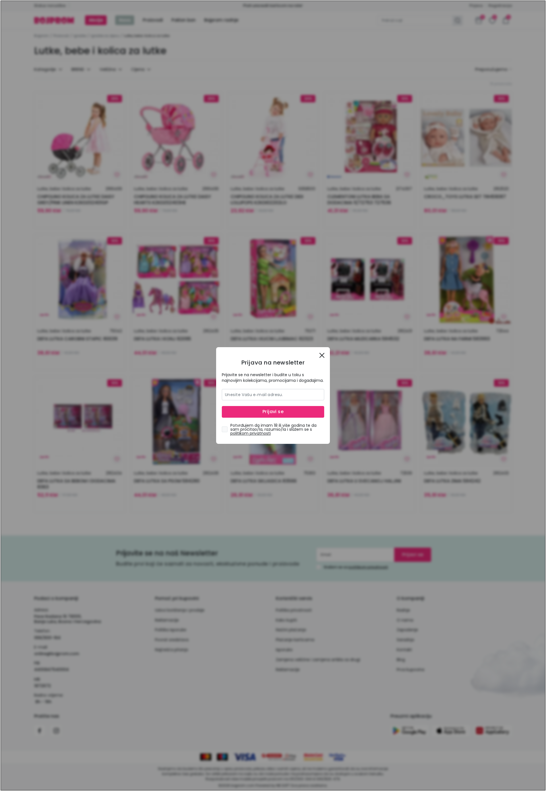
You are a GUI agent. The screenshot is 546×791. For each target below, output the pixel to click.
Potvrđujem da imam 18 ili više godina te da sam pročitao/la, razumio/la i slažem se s (273, 429)
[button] (322, 355)
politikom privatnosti (250, 433)
